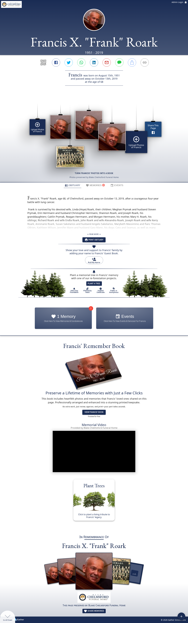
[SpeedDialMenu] (181, 616)
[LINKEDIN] (94, 62)
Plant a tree (94, 283)
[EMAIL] (107, 62)
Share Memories (95, 611)
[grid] (94, 139)
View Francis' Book (94, 412)
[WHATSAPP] (81, 62)
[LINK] (145, 62)
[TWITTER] (69, 62)
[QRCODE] (43, 62)
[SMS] (119, 62)
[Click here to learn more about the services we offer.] (94, 597)
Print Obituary (95, 240)
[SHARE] (132, 62)
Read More (94, 234)
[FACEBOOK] (56, 62)
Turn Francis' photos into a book (94, 173)
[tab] (72, 185)
